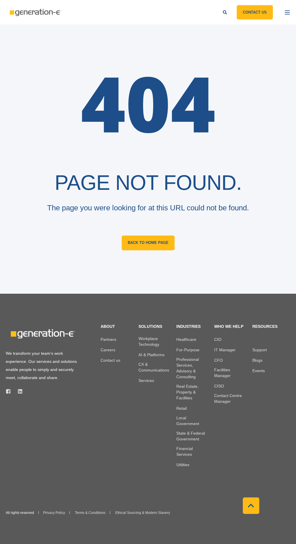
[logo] (42, 333)
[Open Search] (225, 12)
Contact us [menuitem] (110, 360)
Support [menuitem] (259, 350)
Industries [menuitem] (188, 326)
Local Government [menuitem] (187, 421)
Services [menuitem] (146, 380)
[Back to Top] (251, 505)
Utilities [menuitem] (182, 464)
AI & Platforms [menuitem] (151, 354)
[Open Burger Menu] (287, 12)
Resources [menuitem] (265, 326)
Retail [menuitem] (181, 408)
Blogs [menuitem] (257, 360)
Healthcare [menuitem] (186, 339)
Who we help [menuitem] (228, 326)
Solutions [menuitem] (150, 326)
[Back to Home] (35, 12)
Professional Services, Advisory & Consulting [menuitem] (187, 368)
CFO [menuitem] (218, 360)
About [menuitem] (108, 326)
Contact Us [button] (255, 12)
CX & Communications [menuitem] (153, 367)
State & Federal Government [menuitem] (190, 436)
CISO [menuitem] (219, 386)
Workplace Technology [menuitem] (148, 341)
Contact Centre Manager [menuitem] (228, 398)
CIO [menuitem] (217, 339)
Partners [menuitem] (108, 339)
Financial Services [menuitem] (184, 451)
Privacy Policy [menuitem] (54, 512)
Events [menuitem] (258, 370)
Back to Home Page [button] (148, 242)
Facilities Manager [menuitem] (222, 372)
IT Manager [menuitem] (225, 350)
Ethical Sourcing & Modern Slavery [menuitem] (142, 512)
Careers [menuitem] (108, 350)
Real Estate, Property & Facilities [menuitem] (187, 392)
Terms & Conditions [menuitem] (90, 512)
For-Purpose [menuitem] (187, 350)
